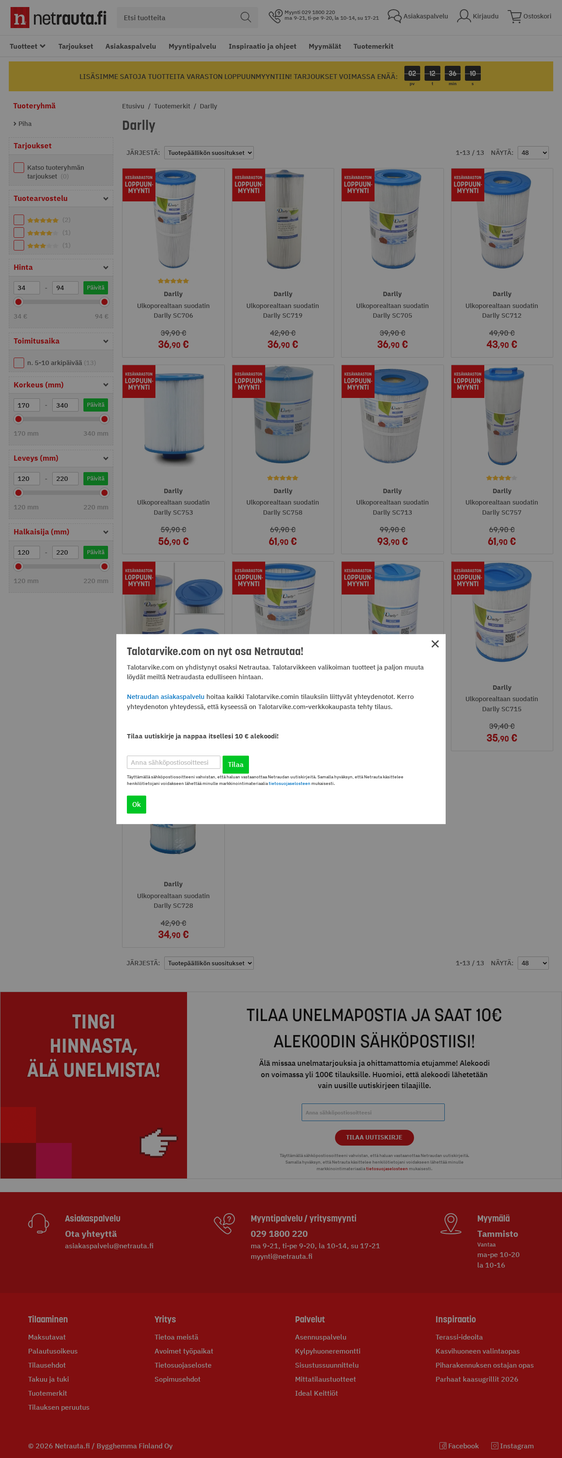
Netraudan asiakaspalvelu (166, 696)
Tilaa (236, 764)
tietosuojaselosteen (289, 783)
